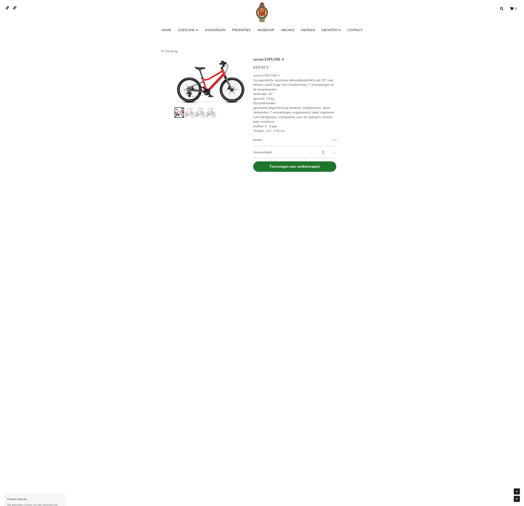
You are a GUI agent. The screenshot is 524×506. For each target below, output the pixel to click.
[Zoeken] (501, 8)
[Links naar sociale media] (7, 7)
